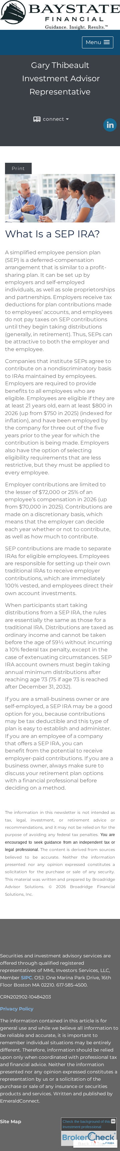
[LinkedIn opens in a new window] (110, 129)
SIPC (26, 978)
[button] (97, 42)
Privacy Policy (16, 1009)
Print (18, 168)
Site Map (10, 1121)
